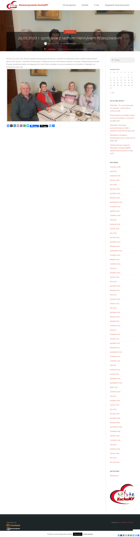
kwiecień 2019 (115, 449)
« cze (112, 93)
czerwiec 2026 (115, 167)
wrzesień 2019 (115, 431)
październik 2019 (116, 427)
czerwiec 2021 (115, 361)
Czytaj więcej (88, 534)
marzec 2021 (114, 374)
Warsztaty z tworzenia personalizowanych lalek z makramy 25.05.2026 (119, 128)
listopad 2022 (115, 317)
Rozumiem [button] (77, 534)
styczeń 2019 (114, 462)
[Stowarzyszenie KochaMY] (11, 5)
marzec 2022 (114, 339)
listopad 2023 (115, 290)
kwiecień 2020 (115, 400)
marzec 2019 (114, 453)
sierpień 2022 (114, 321)
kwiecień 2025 (115, 224)
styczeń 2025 (114, 237)
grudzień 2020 (115, 378)
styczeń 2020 (115, 414)
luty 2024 (113, 281)
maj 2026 (113, 171)
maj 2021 (113, 365)
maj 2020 (113, 396)
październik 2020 (116, 383)
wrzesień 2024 (115, 255)
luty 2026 (113, 184)
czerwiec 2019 (115, 440)
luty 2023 (113, 308)
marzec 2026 (114, 180)
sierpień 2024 (115, 259)
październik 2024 (116, 251)
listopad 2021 (115, 348)
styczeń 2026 (115, 189)
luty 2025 (113, 233)
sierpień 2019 (114, 436)
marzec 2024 (114, 277)
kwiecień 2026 (115, 176)
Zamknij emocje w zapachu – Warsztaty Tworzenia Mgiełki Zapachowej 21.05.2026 (120, 148)
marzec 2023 (114, 303)
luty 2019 (113, 458)
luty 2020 (113, 409)
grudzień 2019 (115, 418)
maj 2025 (113, 220)
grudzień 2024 (115, 242)
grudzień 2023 (115, 286)
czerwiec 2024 (115, 264)
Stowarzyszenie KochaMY (33, 5)
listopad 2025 (115, 198)
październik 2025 (116, 202)
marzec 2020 (114, 405)
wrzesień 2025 (115, 207)
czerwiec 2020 (115, 392)
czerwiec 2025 (115, 215)
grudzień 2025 (115, 193)
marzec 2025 (114, 229)
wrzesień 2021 (115, 356)
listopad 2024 (115, 246)
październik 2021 (116, 352)
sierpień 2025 (114, 211)
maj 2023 (113, 295)
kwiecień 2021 (115, 370)
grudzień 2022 (115, 312)
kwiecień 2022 (115, 334)
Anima (121, 522)
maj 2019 (113, 444)
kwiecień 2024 (115, 273)
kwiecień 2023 (115, 299)
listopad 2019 (115, 422)
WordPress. (129, 522)
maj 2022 (113, 330)
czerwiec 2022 (115, 326)
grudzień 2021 (115, 343)
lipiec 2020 (114, 387)
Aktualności (70, 32)
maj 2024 (113, 268)
